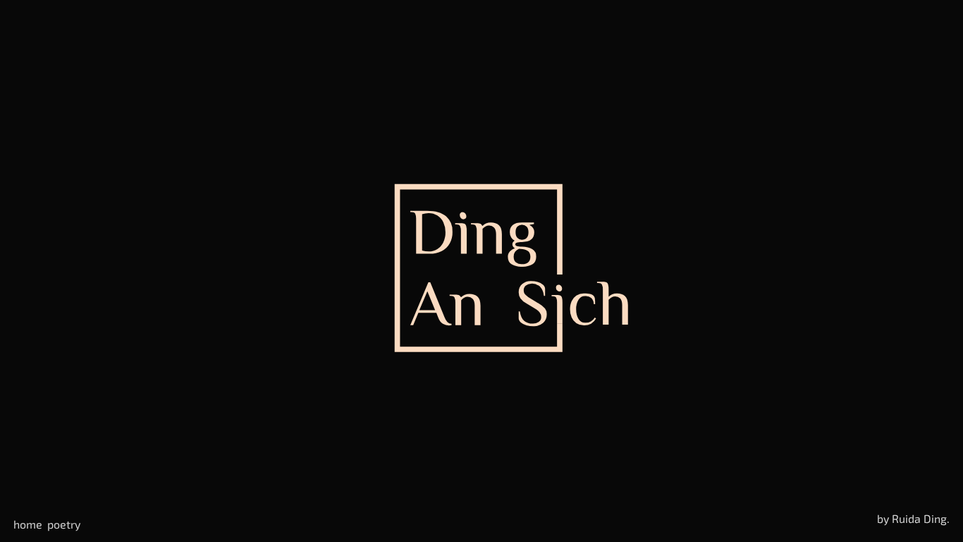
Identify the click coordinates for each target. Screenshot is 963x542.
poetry (63, 524)
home (27, 524)
